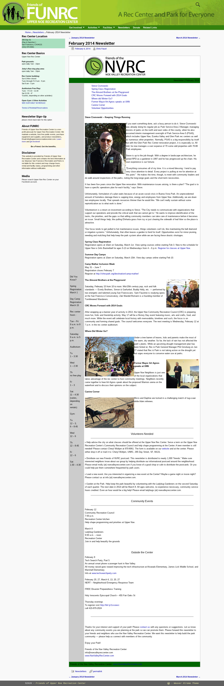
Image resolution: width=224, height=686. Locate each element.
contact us (145, 627)
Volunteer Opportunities (103, 108)
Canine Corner (98, 105)
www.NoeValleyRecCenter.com (99, 655)
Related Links (150, 27)
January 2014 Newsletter (82, 38)
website (165, 448)
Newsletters (124, 27)
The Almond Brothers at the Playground (110, 92)
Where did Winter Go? (102, 98)
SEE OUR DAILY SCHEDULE (33, 103)
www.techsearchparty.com (104, 573)
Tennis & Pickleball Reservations (35, 108)
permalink (97, 671)
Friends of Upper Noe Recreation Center (61, 683)
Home (28, 32)
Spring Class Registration (104, 89)
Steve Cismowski (100, 86)
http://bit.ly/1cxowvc (109, 605)
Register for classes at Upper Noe (174, 248)
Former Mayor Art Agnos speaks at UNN (111, 101)
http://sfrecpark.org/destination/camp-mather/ (117, 273)
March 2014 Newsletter (188, 38)
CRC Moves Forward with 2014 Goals (109, 95)
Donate (136, 27)
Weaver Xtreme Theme (186, 683)
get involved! (35, 142)
